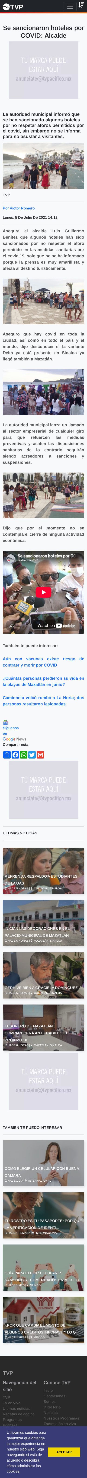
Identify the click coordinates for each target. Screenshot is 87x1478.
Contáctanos (54, 1396)
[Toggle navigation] (70, 6)
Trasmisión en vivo (60, 1424)
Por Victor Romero (19, 208)
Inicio (48, 1390)
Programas (12, 1420)
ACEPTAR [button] (64, 1452)
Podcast (10, 1425)
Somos (50, 1402)
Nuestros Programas (61, 1418)
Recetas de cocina (19, 1414)
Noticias (51, 1413)
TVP (6, 1397)
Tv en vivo (11, 1403)
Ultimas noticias (16, 1408)
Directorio (52, 1407)
